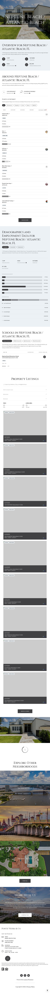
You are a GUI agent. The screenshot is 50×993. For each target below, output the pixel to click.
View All (25, 880)
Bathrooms (5, 394)
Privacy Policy (31, 986)
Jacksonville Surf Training (7, 200)
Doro (3, 131)
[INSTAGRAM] (25, 975)
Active (23, 105)
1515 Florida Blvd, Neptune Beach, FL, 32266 (10, 357)
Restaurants (10, 105)
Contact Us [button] (25, 915)
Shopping (17, 105)
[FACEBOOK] (21, 975)
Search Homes (25, 711)
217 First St (4, 184)
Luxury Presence (28, 979)
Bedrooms (5, 398)
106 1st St (4, 132)
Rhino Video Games (6, 165)
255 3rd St (4, 167)
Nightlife (34, 105)
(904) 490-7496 (9, 942)
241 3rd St (4, 150)
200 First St (4, 115)
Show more (25, 220)
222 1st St (4, 202)
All (4, 105)
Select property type (8, 389)
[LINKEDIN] (28, 975)
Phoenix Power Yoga (6, 183)
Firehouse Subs (5, 113)
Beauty (29, 105)
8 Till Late (4, 148)
